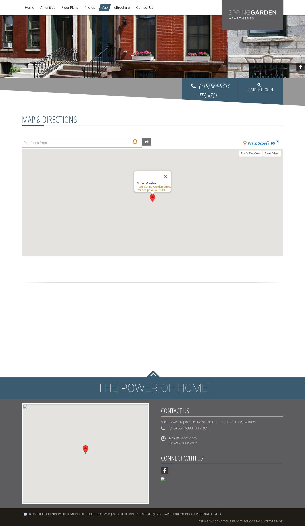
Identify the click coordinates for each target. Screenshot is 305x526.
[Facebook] (300, 67)
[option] (152, 52)
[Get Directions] (146, 142)
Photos (89, 8)
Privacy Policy (242, 521)
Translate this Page (268, 521)
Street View (271, 153)
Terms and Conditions (215, 521)
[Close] (165, 176)
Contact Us (144, 8)
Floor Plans (70, 8)
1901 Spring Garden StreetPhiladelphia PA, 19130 (154, 188)
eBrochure (122, 8)
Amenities (47, 8)
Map (104, 8)
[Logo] (252, 15)
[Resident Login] (260, 91)
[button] (152, 198)
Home (29, 8)
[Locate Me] (135, 141)
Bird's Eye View (250, 153)
